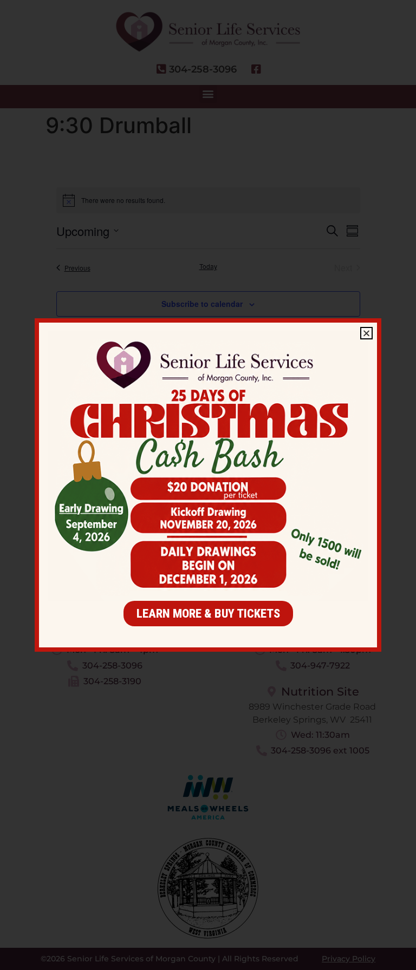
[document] (208, 485)
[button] (366, 333)
